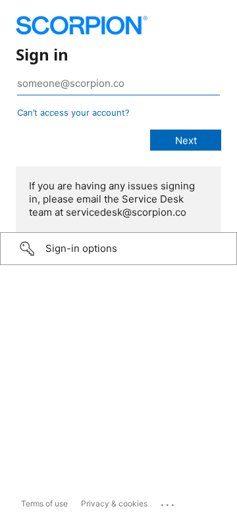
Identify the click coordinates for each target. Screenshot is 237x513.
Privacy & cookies (114, 503)
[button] (118, 248)
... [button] (168, 501)
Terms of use (44, 503)
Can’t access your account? (73, 112)
